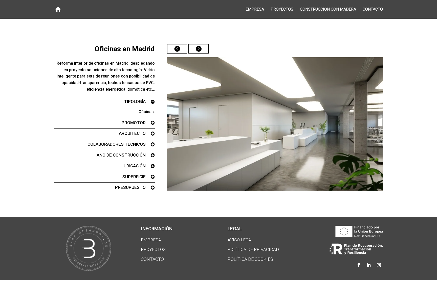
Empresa (255, 10)
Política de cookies (250, 259)
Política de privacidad (253, 249)
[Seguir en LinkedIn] (369, 265)
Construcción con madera (328, 10)
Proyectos (282, 10)
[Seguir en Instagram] (379, 265)
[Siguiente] (198, 49)
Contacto (373, 10)
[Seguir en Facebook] (359, 265)
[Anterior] (177, 49)
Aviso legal (240, 239)
